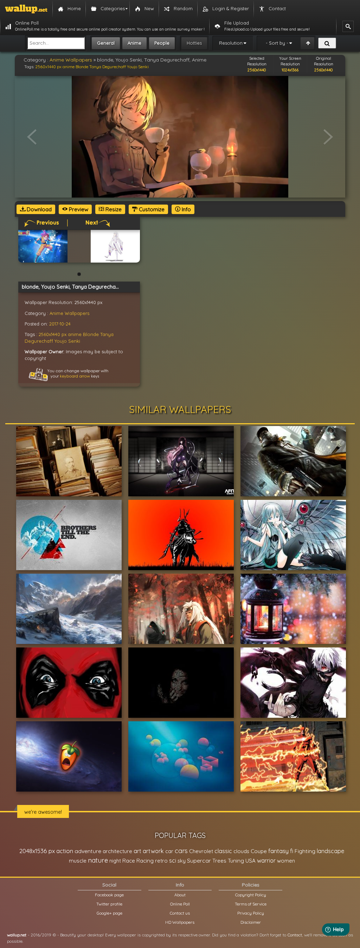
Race (128, 860)
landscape (330, 851)
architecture (117, 851)
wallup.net (16, 934)
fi (291, 851)
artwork (153, 851)
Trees (219, 860)
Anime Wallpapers (71, 60)
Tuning (236, 860)
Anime (134, 43)
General (106, 43)
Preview (78, 209)
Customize (151, 209)
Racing (145, 860)
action (64, 851)
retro (161, 860)
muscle (77, 860)
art (137, 851)
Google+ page (109, 913)
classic (223, 851)
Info (185, 209)
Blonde (82, 66)
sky (182, 860)
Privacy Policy (250, 913)
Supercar (199, 860)
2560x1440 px (48, 66)
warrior (266, 860)
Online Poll (180, 904)
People (161, 43)
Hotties (194, 43)
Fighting (305, 851)
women (286, 860)
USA (250, 860)
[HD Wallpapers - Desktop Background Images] (26, 9)
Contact (295, 934)
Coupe (259, 851)
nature (98, 860)
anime (69, 66)
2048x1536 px (37, 851)
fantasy (278, 851)
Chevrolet (201, 851)
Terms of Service (250, 904)
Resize (113, 209)
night (115, 860)
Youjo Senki (138, 66)
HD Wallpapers (179, 922)
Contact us (180, 913)
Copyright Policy (250, 894)
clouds (241, 851)
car (169, 851)
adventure (88, 851)
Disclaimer (250, 922)
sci (172, 860)
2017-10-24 (60, 324)
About (180, 894)
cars (181, 851)
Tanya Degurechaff (107, 66)
